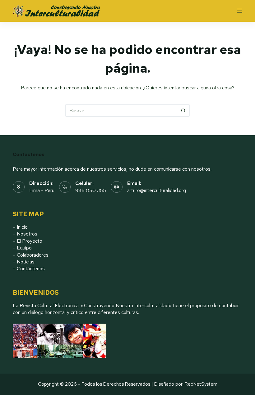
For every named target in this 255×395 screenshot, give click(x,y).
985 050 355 (90, 190)
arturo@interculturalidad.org (156, 190)
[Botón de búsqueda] (183, 110)
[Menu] (239, 11)
